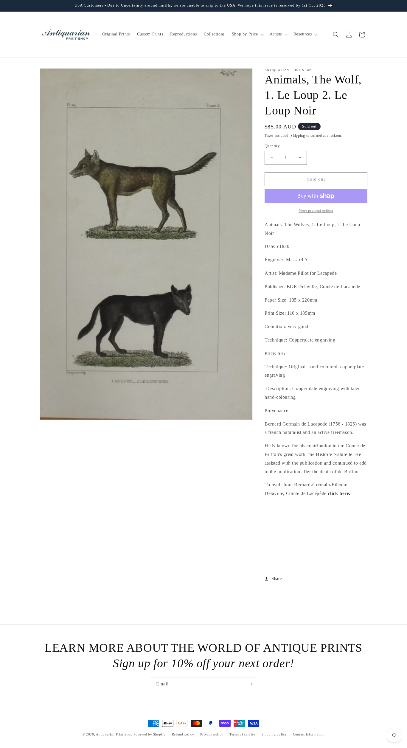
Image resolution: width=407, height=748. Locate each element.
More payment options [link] (316, 210)
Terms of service (242, 734)
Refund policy (183, 734)
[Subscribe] (250, 684)
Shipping (298, 136)
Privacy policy (211, 734)
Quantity (272, 146)
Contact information (308, 734)
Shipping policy (274, 734)
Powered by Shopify (149, 734)
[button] (247, 34)
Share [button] (276, 578)
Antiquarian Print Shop (114, 734)
